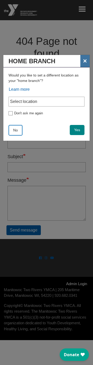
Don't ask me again (28, 113)
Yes (77, 130)
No (15, 130)
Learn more (19, 89)
